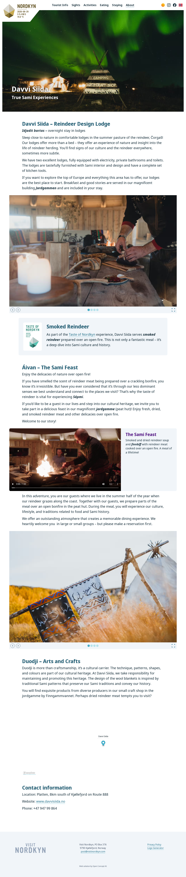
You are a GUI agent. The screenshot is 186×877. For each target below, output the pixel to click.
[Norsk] (181, 5)
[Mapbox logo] (29, 773)
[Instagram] (169, 5)
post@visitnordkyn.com (93, 851)
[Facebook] (174, 5)
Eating (104, 5)
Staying (117, 5)
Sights (76, 5)
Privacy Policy (154, 844)
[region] (93, 739)
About (130, 5)
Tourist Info (60, 5)
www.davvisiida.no (50, 801)
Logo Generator (155, 848)
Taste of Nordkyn (82, 334)
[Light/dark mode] (163, 5)
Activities (90, 5)
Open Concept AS (100, 866)
